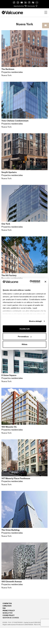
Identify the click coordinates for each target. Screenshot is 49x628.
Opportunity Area (19, 6)
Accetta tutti (25, 329)
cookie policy (8, 615)
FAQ (4, 608)
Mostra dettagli (35, 321)
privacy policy (9, 611)
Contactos (7, 603)
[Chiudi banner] (45, 282)
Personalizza (23, 337)
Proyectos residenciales (12, 72)
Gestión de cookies (11, 618)
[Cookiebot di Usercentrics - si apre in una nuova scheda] (30, 281)
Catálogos (7, 606)
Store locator (31, 6)
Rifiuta (24, 344)
